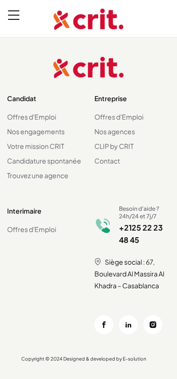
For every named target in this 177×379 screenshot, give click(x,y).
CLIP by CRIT (114, 146)
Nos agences (114, 131)
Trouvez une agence (37, 175)
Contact (107, 160)
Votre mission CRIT (35, 146)
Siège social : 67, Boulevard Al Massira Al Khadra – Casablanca (129, 274)
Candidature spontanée (44, 160)
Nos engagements (36, 131)
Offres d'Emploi (31, 116)
